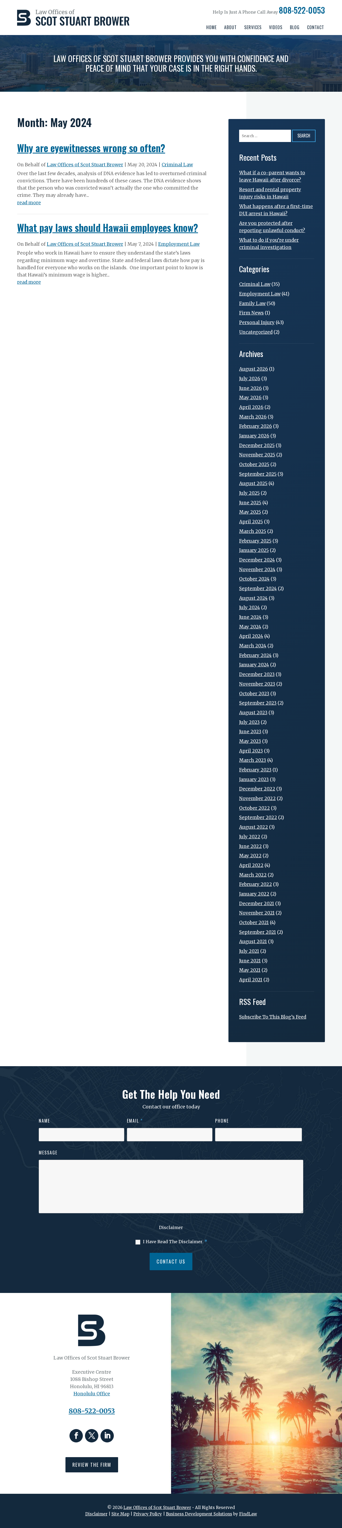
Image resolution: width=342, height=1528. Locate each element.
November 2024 (257, 570)
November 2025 (257, 455)
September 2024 (258, 589)
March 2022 (253, 875)
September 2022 (258, 817)
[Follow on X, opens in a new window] (91, 1435)
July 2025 (249, 493)
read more (29, 203)
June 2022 (250, 846)
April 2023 (251, 751)
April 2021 (250, 980)
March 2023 (252, 760)
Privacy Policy (147, 1514)
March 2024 (252, 646)
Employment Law (179, 244)
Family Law (252, 303)
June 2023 (250, 732)
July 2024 (249, 608)
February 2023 (255, 770)
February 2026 (255, 426)
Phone (222, 1121)
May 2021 (250, 970)
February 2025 (255, 541)
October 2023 (254, 694)
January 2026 (254, 436)
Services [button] (253, 27)
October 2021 (254, 923)
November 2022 (257, 798)
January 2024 (254, 665)
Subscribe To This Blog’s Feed (272, 1017)
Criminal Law (177, 165)
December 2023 (257, 674)
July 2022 (249, 837)
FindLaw (248, 1514)
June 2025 (250, 503)
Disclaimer (171, 1227)
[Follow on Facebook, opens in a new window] (76, 1435)
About (230, 27)
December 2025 (257, 445)
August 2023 (253, 713)
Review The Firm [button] (91, 1464)
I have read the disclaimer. (175, 1242)
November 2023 (257, 684)
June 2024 (250, 617)
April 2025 (251, 522)
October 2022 (254, 808)
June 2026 (250, 388)
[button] (336, 1489)
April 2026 (251, 407)
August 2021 (253, 942)
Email (135, 1121)
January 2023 (254, 779)
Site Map (120, 1514)
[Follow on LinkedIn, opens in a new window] (107, 1435)
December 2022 (257, 789)
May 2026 (250, 398)
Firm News (251, 313)
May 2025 (250, 512)
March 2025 (252, 531)
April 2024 (251, 636)
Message (48, 1152)
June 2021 (250, 961)
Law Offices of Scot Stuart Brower (85, 165)
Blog (295, 27)
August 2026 (253, 369)
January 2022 (254, 894)
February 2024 (255, 655)
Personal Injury (257, 322)
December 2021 (256, 904)
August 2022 (253, 827)
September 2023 (258, 703)
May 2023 (250, 741)
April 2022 (251, 865)
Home (211, 27)
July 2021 (249, 951)
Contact (315, 27)
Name (44, 1121)
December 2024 (257, 560)
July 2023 (249, 722)
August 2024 (253, 598)
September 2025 (258, 474)
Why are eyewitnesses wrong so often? (91, 147)
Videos (275, 27)
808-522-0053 (302, 10)
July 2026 (249, 379)
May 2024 (250, 627)
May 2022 (250, 856)
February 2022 (255, 884)
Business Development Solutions (199, 1514)
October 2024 (254, 579)
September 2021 (257, 932)
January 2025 (254, 550)
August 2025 (253, 483)
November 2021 (257, 913)
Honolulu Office (91, 1394)
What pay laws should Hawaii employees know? (107, 227)
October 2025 (254, 464)
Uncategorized (256, 332)
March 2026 (253, 417)
